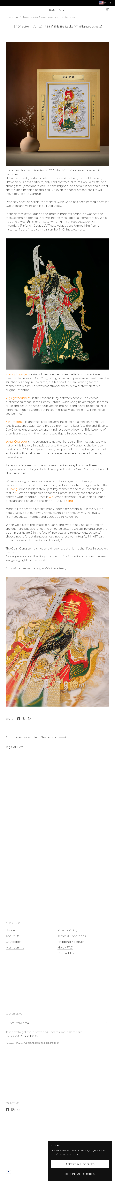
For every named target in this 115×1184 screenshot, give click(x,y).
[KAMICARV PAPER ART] (57, 10)
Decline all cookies (80, 1174)
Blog (17, 17)
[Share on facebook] (18, 719)
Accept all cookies (80, 1164)
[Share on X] (24, 719)
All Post (18, 747)
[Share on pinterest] (29, 719)
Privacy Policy (29, 1035)
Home (8, 17)
